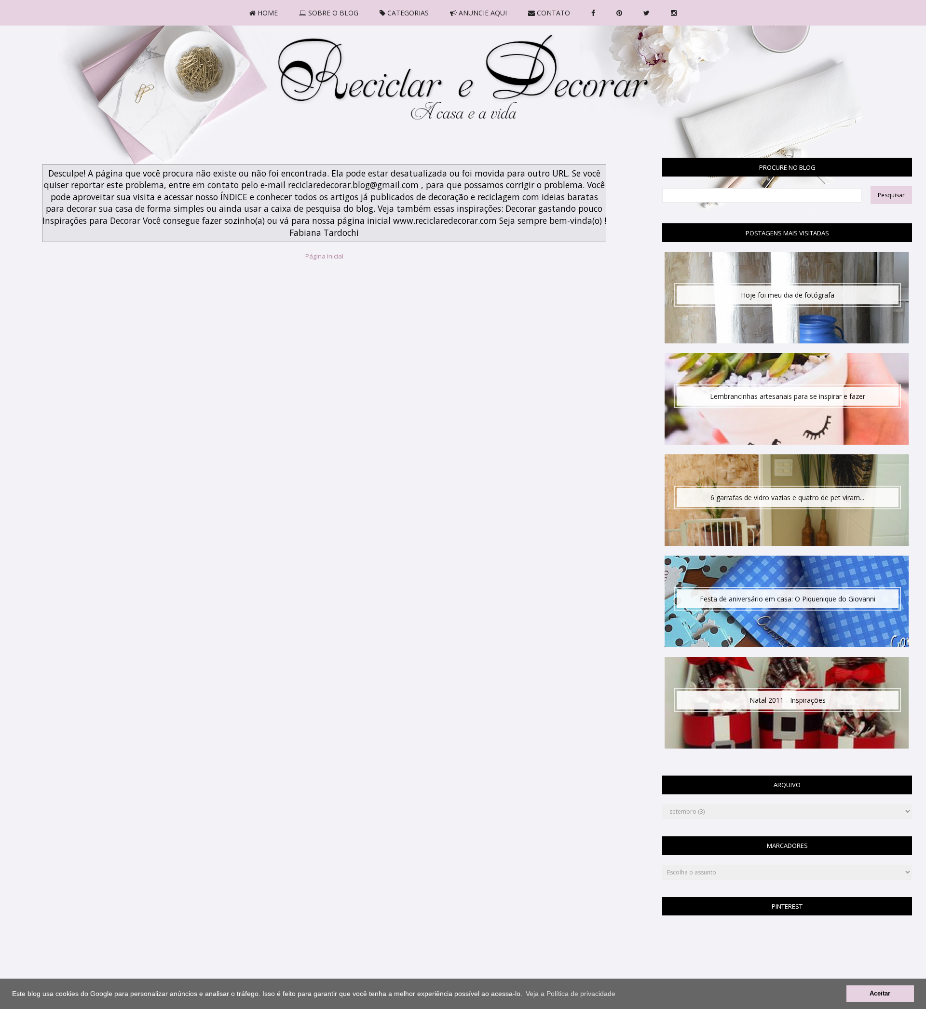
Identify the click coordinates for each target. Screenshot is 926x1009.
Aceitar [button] (880, 993)
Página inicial (324, 256)
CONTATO (552, 12)
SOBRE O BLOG (332, 12)
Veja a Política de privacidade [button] (570, 993)
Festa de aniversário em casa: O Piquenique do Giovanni (787, 598)
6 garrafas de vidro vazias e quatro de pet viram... (787, 497)
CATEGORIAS (407, 12)
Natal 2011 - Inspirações (787, 700)
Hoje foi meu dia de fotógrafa (787, 295)
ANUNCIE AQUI (482, 12)
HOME (267, 12)
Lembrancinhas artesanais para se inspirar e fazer (787, 396)
